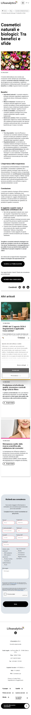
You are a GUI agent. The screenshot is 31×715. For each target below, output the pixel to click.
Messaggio (5, 568)
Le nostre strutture (19, 698)
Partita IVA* (19, 535)
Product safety (8, 559)
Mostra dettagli (21, 365)
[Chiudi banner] (28, 338)
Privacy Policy (14, 583)
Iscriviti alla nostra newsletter (9, 705)
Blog (11, 10)
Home (5, 10)
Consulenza (21, 552)
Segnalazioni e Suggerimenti (15, 680)
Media (4, 697)
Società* (4, 535)
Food (5, 564)
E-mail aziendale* (7, 528)
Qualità (18, 688)
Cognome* (19, 520)
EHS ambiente (8, 553)
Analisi (20, 551)
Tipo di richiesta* (21, 549)
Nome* (4, 520)
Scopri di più (10, 402)
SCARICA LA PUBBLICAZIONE (13, 264)
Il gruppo (5, 688)
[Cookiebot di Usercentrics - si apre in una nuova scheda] (18, 338)
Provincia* (5, 542)
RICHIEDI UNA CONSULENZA (12, 279)
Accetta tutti (15, 370)
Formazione (21, 554)
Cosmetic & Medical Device (21, 10)
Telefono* (19, 528)
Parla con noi (7, 693)
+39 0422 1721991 (17, 661)
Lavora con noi (20, 693)
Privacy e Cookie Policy (14, 678)
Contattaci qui (17, 673)
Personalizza (14, 375)
